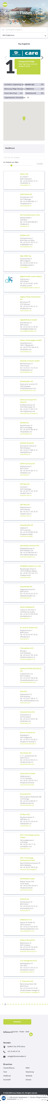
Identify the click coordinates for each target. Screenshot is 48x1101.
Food (5, 1072)
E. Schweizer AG (26, 981)
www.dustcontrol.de (27, 785)
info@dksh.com (25, 473)
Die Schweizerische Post (30, 215)
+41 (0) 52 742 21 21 (30, 242)
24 (43, 1004)
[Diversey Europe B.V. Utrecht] (24, 407)
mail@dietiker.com (26, 244)
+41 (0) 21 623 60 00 (30, 927)
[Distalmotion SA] (24, 386)
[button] (24, 119)
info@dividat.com (26, 432)
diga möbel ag (25, 256)
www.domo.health (26, 536)
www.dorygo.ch (25, 598)
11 (8, 1004)
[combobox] (24, 29)
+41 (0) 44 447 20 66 (30, 635)
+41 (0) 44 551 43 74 (30, 594)
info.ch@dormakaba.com (28, 555)
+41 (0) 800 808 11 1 (30, 201)
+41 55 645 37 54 (13, 1051)
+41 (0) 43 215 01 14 (30, 906)
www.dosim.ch (25, 618)
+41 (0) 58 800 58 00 (30, 532)
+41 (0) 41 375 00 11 (30, 739)
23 (40, 1004)
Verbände (29, 1076)
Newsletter (17, 1022)
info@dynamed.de (26, 888)
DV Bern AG (25, 814)
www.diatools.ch (25, 206)
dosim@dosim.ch (26, 616)
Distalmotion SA (26, 381)
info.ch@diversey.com (27, 411)
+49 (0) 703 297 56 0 (30, 780)
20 (32, 1004)
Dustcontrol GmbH (27, 773)
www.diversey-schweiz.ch (29, 413)
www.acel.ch (24, 639)
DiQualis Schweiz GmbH (30, 361)
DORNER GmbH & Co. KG (30, 566)
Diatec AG (24, 174)
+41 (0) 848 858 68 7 (30, 553)
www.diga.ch (24, 267)
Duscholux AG (25, 753)
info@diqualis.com (26, 370)
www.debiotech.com (27, 931)
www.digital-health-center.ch (30, 288)
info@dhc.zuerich (26, 286)
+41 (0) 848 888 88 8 (30, 222)
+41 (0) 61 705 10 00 (30, 655)
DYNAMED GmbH (27, 879)
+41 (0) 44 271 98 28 (30, 327)
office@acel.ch (25, 637)
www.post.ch (24, 226)
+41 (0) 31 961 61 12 (30, 306)
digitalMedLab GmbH (28, 320)
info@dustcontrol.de (27, 783)
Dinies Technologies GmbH (31, 340)
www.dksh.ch (24, 475)
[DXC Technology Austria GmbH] (24, 842)
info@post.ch (24, 224)
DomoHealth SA (26, 525)
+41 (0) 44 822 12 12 (30, 181)
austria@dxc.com (26, 846)
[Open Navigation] (43, 4)
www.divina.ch (25, 454)
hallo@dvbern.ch (25, 824)
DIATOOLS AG (26, 194)
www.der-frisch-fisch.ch (28, 951)
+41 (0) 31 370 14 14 (30, 968)
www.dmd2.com (25, 311)
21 (35, 1004)
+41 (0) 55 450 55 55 (30, 263)
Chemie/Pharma (8, 1068)
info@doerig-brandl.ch (27, 949)
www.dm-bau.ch (25, 495)
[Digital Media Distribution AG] (24, 304)
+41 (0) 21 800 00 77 (30, 801)
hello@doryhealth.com (27, 596)
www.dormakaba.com (27, 557)
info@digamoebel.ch (27, 265)
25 (45, 1004)
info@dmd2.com (25, 308)
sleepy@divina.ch (26, 452)
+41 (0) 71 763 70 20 (30, 491)
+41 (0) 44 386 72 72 (30, 471)
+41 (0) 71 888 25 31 (30, 450)
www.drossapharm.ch (27, 659)
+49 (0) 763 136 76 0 (30, 573)
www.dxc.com (25, 849)
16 (21, 1004)
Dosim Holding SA (27, 607)
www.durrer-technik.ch (28, 744)
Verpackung (30, 1072)
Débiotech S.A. (26, 920)
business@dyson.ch (26, 908)
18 (27, 1004)
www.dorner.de (25, 577)
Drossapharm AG (26, 648)
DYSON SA (24, 899)
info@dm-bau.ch (25, 493)
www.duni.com (25, 703)
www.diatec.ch (25, 185)
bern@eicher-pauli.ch (27, 970)
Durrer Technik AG (27, 732)
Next (41, 58)
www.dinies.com (25, 351)
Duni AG (23, 691)
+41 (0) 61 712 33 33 (30, 368)
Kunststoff (6, 1080)
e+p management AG (28, 961)
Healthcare (7, 1076)
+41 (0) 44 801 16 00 (30, 283)
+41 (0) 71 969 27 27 (30, 409)
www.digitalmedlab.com (28, 331)
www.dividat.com (26, 434)
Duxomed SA (25, 794)
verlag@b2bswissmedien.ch (16, 1056)
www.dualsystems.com (28, 682)
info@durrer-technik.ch (28, 742)
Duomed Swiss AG (27, 712)
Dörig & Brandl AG (27, 940)
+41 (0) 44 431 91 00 (30, 988)
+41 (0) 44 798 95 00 (30, 867)
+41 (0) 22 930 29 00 (30, 614)
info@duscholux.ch (26, 762)
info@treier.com (25, 721)
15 (19, 1004)
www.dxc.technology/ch (28, 869)
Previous (6, 58)
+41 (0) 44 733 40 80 (30, 947)
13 (13, 1004)
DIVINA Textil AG (27, 443)
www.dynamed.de (26, 890)
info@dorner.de (25, 575)
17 (24, 1004)
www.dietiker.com (26, 247)
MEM (27, 1068)
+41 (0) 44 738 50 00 (30, 678)
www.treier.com (25, 723)
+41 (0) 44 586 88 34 (30, 430)
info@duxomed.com (27, 803)
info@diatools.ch (25, 203)
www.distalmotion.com (28, 390)
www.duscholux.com (27, 764)
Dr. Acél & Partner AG (29, 628)
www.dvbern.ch (25, 826)
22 (37, 1004)
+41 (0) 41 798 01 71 (30, 698)
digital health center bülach (31, 276)
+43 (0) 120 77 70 (29, 844)
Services (28, 1080)
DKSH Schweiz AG (27, 464)
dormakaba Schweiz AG (29, 545)
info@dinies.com (25, 349)
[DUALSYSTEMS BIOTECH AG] (24, 676)
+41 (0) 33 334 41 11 (30, 760)
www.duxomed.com (27, 805)
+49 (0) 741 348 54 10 (30, 347)
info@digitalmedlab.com (28, 329)
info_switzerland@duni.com (29, 701)
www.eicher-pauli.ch (27, 972)
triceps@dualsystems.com (29, 680)
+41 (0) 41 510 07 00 (30, 719)
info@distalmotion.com (28, 388)
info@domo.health (26, 534)
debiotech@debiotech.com (29, 929)
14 (16, 1004)
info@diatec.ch (25, 183)
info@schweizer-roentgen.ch (30, 990)
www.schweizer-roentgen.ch (30, 992)
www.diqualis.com (26, 372)
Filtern (40, 164)
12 (10, 1004)
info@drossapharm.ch (27, 657)
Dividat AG (24, 423)
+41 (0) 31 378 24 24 (30, 821)
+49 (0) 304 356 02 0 (30, 886)
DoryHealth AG (26, 587)
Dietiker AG (25, 235)
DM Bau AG (25, 484)
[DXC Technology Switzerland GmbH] (24, 864)
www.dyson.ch (25, 910)
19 (29, 1004)
